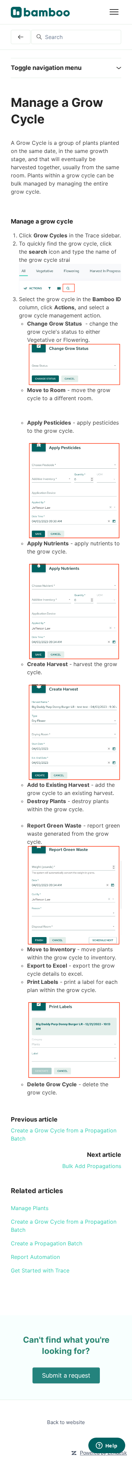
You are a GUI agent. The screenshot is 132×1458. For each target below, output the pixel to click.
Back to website (66, 1422)
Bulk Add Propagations (91, 1166)
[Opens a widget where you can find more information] (106, 1446)
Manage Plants (29, 1208)
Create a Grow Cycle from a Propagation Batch (63, 1225)
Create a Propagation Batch (46, 1243)
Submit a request (66, 1375)
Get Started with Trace (40, 1270)
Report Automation (35, 1256)
